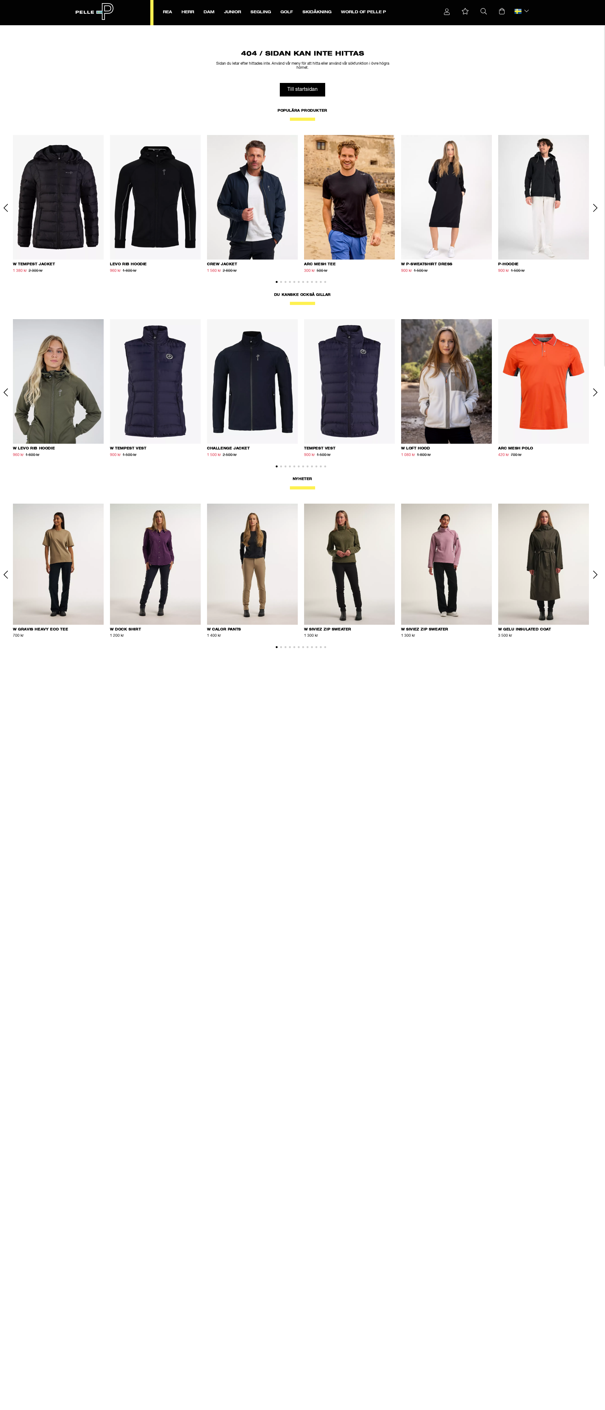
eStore (123, 29)
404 (161, 29)
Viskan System (143, 29)
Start (111, 29)
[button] (465, 11)
